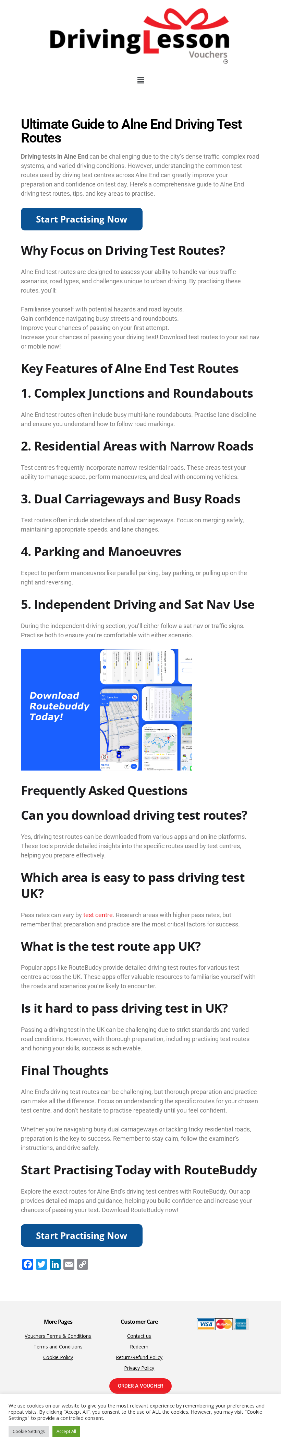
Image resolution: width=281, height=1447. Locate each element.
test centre (98, 915)
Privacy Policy (139, 1368)
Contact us (139, 1336)
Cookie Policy (58, 1357)
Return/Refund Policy (139, 1357)
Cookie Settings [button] (29, 1431)
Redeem (139, 1346)
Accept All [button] (66, 1431)
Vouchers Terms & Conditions (58, 1336)
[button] (140, 80)
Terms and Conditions (58, 1346)
